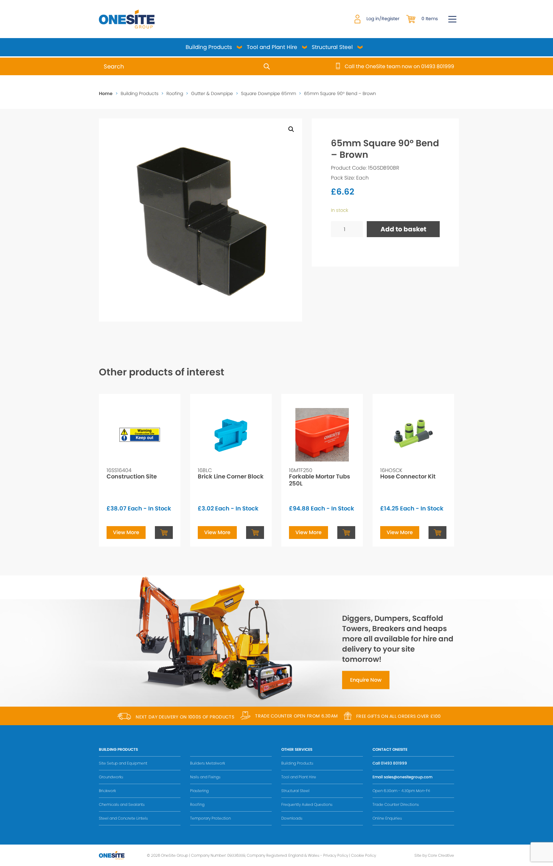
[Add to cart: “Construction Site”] (164, 532)
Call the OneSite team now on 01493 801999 (399, 66)
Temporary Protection (210, 818)
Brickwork (107, 790)
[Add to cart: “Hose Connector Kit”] (437, 532)
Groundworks (111, 777)
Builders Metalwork (207, 763)
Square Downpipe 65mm (268, 93)
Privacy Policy (335, 855)
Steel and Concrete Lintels (123, 818)
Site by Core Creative (434, 855)
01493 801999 (394, 763)
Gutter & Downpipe (212, 93)
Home (106, 93)
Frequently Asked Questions (307, 804)
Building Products (209, 47)
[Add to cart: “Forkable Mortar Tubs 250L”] (346, 532)
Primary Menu (452, 19)
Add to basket (403, 229)
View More (126, 532)
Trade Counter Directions (396, 804)
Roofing (174, 93)
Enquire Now (365, 680)
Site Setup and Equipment (123, 763)
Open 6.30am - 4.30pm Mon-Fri (401, 790)
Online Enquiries (387, 818)
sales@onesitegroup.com (408, 777)
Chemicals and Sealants (122, 804)
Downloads (291, 818)
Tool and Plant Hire (272, 47)
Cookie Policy (363, 855)
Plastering (199, 790)
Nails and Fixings (205, 777)
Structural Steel (332, 47)
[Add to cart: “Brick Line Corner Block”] (255, 532)
